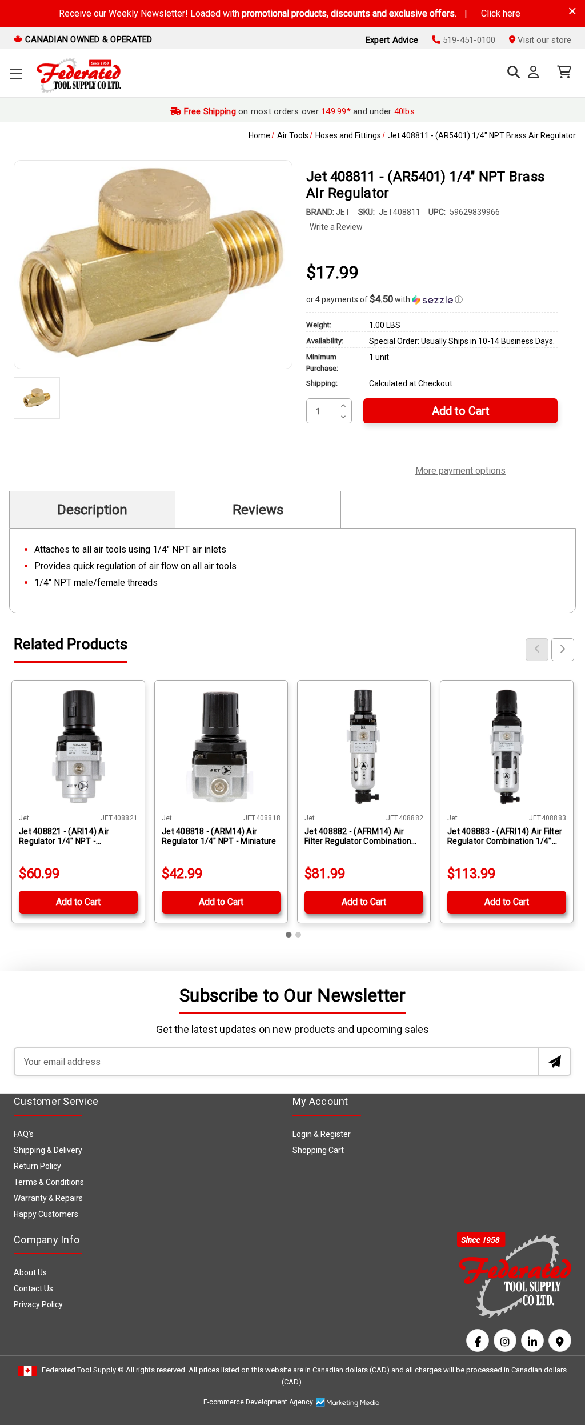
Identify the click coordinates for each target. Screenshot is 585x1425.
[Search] (511, 72)
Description (92, 510)
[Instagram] (505, 1340)
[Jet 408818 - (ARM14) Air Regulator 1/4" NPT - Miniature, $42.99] (221, 747)
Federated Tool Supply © (83, 1370)
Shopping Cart (318, 1150)
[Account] (535, 72)
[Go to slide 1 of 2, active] (289, 935)
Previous (537, 649)
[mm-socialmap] (559, 1340)
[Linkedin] (532, 1340)
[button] (432, 299)
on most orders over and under (298, 111)
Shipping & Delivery (48, 1150)
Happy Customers (46, 1214)
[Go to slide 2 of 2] (298, 935)
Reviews (258, 510)
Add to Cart (78, 901)
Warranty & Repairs (48, 1198)
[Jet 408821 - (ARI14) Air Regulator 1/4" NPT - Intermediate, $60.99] (78, 747)
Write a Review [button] (336, 226)
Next (562, 649)
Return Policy (37, 1166)
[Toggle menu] (15, 73)
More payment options (460, 469)
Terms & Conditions (49, 1182)
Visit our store (543, 40)
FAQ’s (24, 1134)
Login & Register (321, 1134)
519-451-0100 (467, 40)
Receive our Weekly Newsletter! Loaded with (289, 13)
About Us (30, 1272)
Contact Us (33, 1288)
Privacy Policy (38, 1304)
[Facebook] (477, 1340)
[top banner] (572, 11)
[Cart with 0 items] (561, 72)
